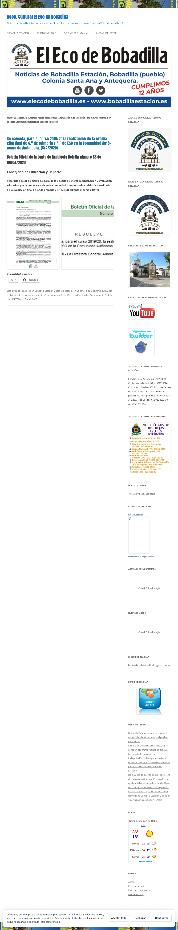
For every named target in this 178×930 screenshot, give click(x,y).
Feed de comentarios (139, 890)
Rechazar (140, 917)
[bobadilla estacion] (138, 552)
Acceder (132, 881)
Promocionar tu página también (141, 557)
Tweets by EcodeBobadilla (141, 493)
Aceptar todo (119, 917)
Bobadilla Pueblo (46, 33)
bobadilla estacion (135, 515)
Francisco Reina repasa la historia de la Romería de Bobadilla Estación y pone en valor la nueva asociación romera (149, 795)
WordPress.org (136, 894)
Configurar (161, 917)
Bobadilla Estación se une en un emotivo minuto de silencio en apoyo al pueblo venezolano (149, 737)
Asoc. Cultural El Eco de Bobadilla (37, 16)
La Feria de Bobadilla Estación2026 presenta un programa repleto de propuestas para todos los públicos (148, 750)
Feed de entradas (137, 886)
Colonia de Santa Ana (76, 33)
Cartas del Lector (106, 33)
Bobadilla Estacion (18, 33)
